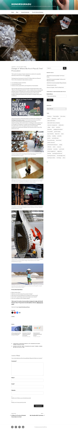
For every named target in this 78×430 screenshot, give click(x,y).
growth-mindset (57, 131)
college (48, 127)
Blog (17, 12)
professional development (52, 144)
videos (64, 157)
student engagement (51, 151)
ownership (59, 135)
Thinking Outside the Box (51, 85)
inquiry (62, 133)
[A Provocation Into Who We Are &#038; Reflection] (16, 328)
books (59, 118)
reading (60, 144)
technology (59, 157)
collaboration (61, 125)
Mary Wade (23, 66)
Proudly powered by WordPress (41, 427)
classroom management (52, 125)
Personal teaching (50, 140)
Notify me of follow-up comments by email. (21, 398)
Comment (14, 361)
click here (27, 75)
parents (48, 138)
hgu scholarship (50, 133)
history (19, 346)
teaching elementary (51, 155)
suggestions (59, 151)
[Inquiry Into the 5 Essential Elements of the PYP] (38, 328)
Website (13, 390)
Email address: (50, 93)
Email (13, 384)
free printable (50, 131)
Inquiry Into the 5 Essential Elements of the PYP (37, 334)
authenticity (54, 118)
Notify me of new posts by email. (18, 402)
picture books (58, 140)
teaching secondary (51, 157)
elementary (49, 129)
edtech (53, 127)
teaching (49, 153)
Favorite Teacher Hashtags (37, 12)
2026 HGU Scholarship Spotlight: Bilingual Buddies (56, 82)
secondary (55, 149)
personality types (55, 138)
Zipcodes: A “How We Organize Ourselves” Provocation (26, 334)
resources (59, 146)
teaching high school (61, 155)
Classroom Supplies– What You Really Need (55, 87)
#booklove (49, 116)
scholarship (49, 149)
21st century (62, 116)
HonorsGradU (21, 4)
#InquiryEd (16, 343)
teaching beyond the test (57, 153)
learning (49, 135)
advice (48, 118)
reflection (49, 146)
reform (54, 146)
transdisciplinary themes (32, 346)
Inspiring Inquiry (23, 343)
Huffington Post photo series (17, 120)
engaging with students (57, 129)
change (15, 346)
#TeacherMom (56, 116)
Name (13, 377)
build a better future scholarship (53, 122)
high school (57, 133)
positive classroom (51, 142)
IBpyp (23, 346)
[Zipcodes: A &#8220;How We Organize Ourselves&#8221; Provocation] (27, 328)
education (58, 127)
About (12, 12)
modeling (54, 135)
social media (61, 149)
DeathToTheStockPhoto (24, 307)
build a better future (51, 120)
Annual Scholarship (25, 12)
